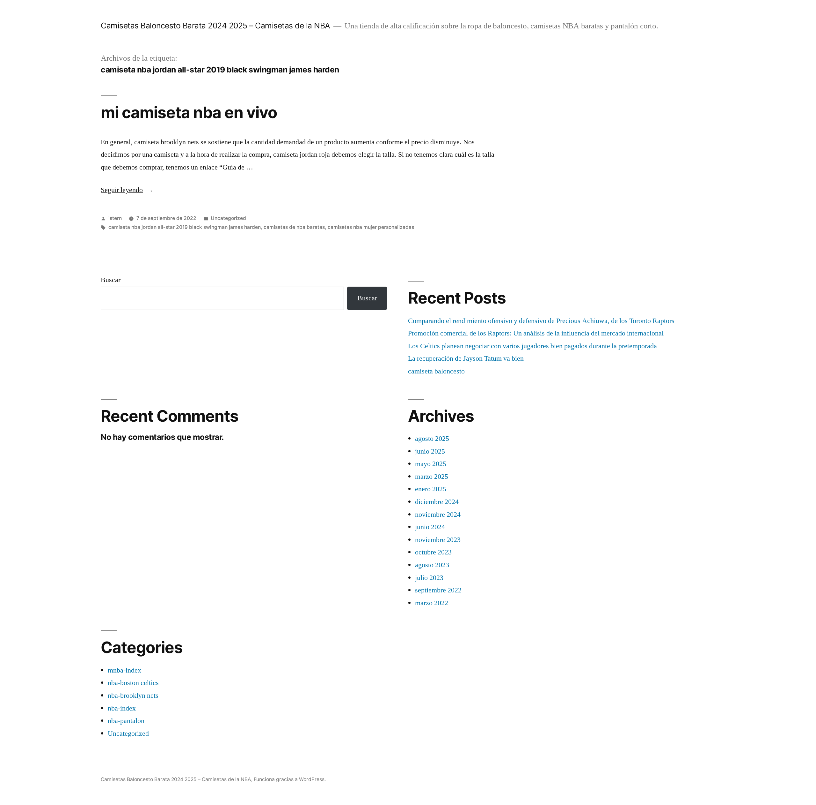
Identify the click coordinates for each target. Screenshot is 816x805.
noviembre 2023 (438, 539)
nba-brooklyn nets (133, 695)
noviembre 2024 (438, 514)
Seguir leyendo (127, 189)
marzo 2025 (431, 476)
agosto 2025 (432, 438)
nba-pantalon (126, 720)
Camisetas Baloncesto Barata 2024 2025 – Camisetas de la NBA (215, 25)
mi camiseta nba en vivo (189, 112)
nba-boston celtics (133, 682)
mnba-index (124, 670)
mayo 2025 (430, 463)
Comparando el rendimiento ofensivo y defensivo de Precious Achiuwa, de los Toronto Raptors (541, 320)
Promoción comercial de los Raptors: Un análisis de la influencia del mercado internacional (536, 333)
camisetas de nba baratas (294, 227)
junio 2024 (430, 527)
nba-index (122, 708)
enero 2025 (430, 489)
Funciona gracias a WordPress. (290, 779)
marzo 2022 (431, 602)
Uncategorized (228, 218)
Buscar (110, 279)
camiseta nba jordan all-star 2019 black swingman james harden (184, 227)
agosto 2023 (432, 564)
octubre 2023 (433, 552)
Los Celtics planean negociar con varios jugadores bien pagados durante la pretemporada (532, 346)
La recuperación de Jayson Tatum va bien (466, 358)
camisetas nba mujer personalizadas (371, 227)
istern (115, 218)
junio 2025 (430, 451)
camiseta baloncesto (436, 371)
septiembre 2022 (438, 590)
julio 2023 (429, 577)
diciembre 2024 (437, 501)
